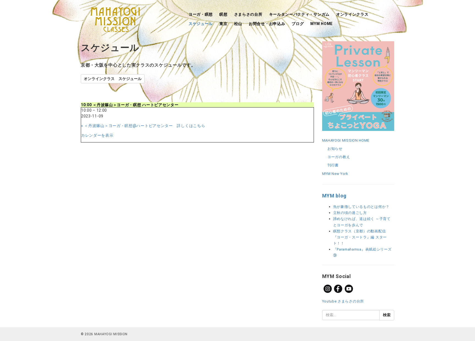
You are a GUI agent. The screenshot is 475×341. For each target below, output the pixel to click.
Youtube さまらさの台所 (343, 301)
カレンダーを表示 (97, 135)
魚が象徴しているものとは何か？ (361, 207)
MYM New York (335, 174)
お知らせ (335, 149)
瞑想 (223, 14)
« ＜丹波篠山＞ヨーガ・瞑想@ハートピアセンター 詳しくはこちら (143, 125)
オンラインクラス (352, 14)
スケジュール (201, 23)
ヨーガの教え (338, 157)
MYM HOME (321, 23)
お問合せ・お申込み (267, 23)
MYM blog (334, 196)
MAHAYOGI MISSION (111, 334)
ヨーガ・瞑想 (201, 14)
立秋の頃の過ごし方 (350, 213)
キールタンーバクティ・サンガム (299, 14)
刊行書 (333, 165)
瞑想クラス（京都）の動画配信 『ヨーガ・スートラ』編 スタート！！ (360, 237)
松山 (238, 23)
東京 (223, 23)
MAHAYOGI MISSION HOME (346, 140)
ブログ (298, 23)
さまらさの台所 (248, 14)
